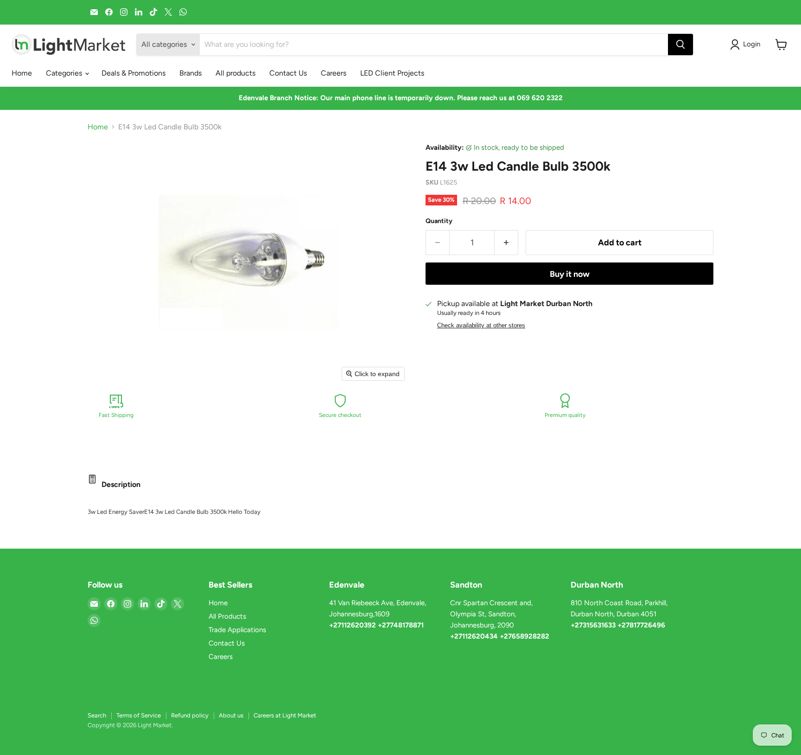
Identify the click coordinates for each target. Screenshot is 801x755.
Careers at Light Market (285, 715)
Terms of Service (138, 715)
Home (22, 73)
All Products (227, 616)
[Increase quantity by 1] (506, 243)
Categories (65, 73)
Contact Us (288, 73)
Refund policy (190, 715)
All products (235, 73)
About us (231, 715)
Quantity (439, 221)
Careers (333, 73)
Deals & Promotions (133, 73)
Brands (190, 73)
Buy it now (570, 274)
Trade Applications (237, 630)
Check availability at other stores (481, 325)
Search (97, 715)
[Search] (680, 44)
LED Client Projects (392, 73)
